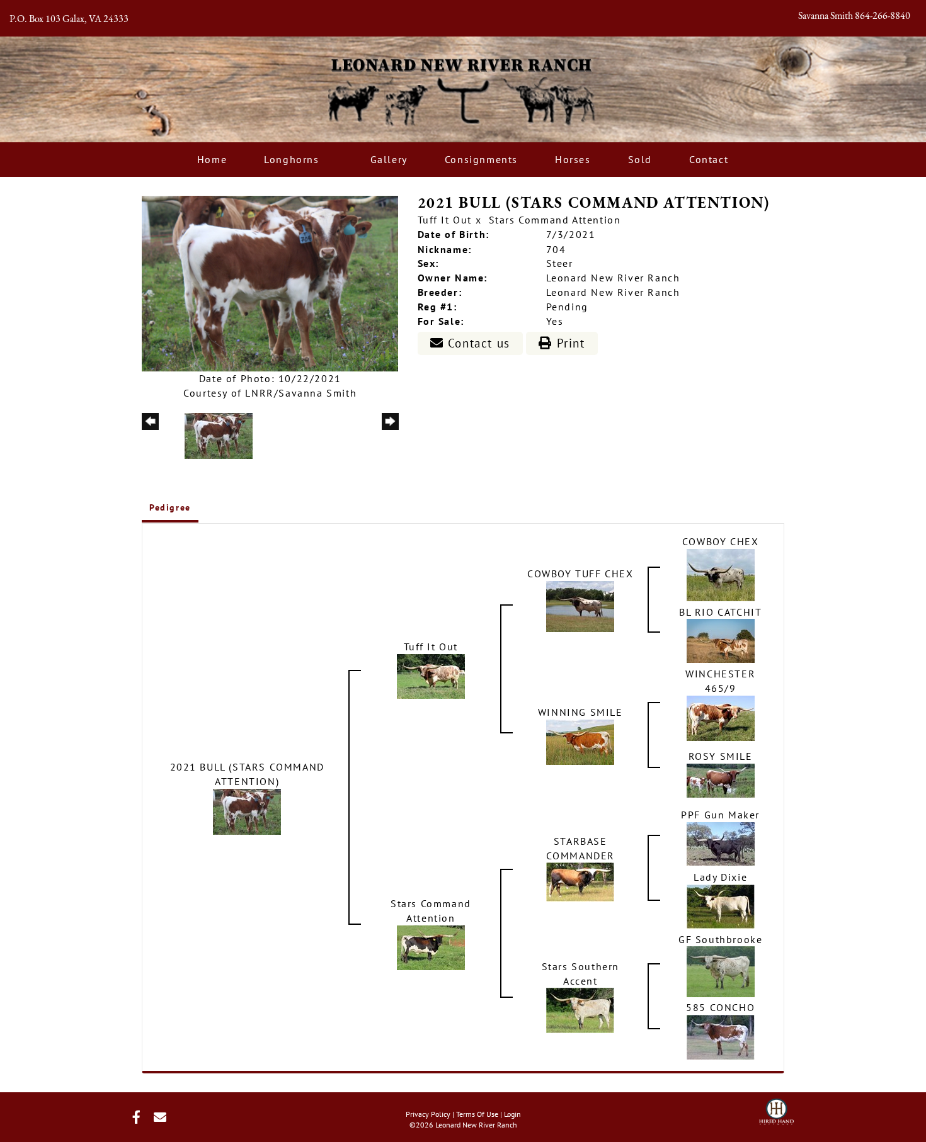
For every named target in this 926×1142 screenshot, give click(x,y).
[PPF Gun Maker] (721, 842)
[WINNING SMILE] (580, 741)
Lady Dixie (720, 877)
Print (568, 343)
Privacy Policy (428, 1114)
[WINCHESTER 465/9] (721, 717)
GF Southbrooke (720, 939)
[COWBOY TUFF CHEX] (580, 605)
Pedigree (170, 507)
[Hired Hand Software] (776, 1108)
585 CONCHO (720, 1007)
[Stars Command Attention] (431, 946)
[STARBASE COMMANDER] (580, 880)
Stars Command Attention (555, 219)
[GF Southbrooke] (721, 970)
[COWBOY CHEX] (721, 573)
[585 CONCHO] (721, 1036)
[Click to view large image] (270, 282)
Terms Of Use (477, 1114)
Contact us (476, 343)
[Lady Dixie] (721, 905)
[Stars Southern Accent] (580, 1009)
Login (512, 1114)
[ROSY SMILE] (721, 779)
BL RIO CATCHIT (720, 612)
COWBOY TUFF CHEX (580, 573)
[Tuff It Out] (431, 675)
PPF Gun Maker (720, 814)
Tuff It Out (445, 219)
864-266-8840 (882, 16)
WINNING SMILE (580, 712)
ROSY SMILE (721, 756)
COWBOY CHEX (720, 541)
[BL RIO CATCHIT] (721, 639)
